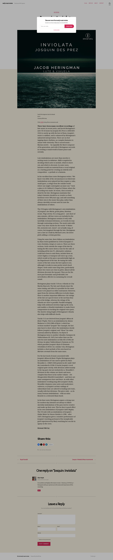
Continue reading (57, 29)
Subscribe (69, 26)
